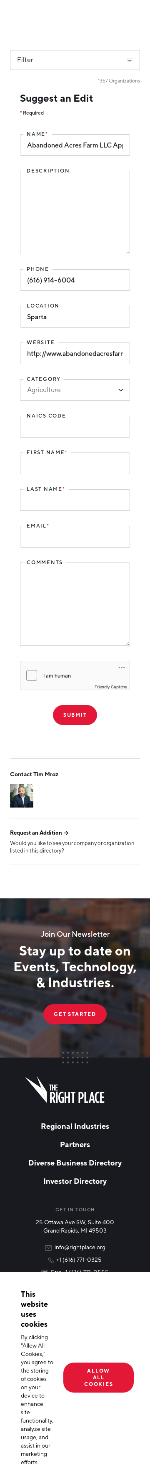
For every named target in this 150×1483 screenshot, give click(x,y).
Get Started (75, 1014)
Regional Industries (75, 1125)
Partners (75, 1144)
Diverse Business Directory (75, 1162)
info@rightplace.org (80, 1246)
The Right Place (65, 1089)
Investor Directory (75, 1180)
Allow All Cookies (98, 1377)
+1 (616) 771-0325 (79, 1259)
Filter (25, 60)
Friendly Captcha (111, 686)
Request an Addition (36, 832)
